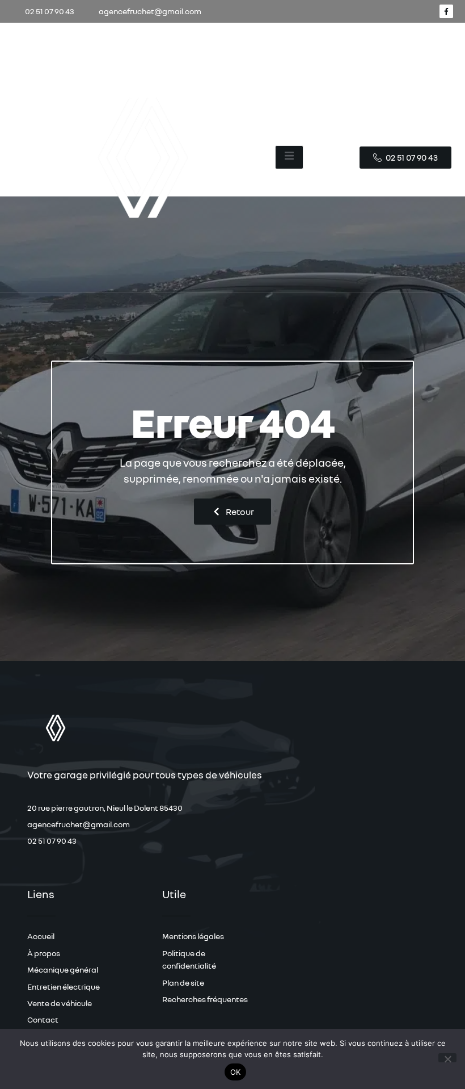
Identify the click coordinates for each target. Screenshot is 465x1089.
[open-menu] (289, 157)
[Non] (447, 1057)
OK (235, 1072)
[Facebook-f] (446, 11)
